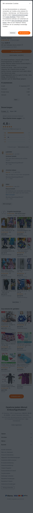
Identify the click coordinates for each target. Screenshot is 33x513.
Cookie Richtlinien (10, 17)
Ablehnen (12, 33)
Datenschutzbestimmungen (20, 15)
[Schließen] (29, 3)
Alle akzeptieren (24, 33)
